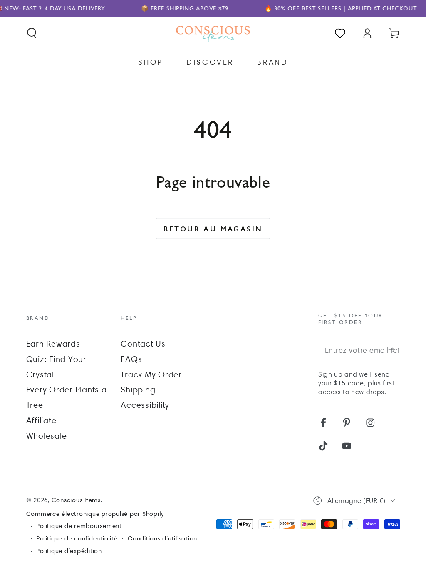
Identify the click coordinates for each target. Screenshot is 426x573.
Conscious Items (76, 500)
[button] (31, 33)
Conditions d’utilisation (162, 538)
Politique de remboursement (79, 526)
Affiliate (41, 420)
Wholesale (46, 436)
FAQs (131, 359)
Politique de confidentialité (76, 538)
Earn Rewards (53, 344)
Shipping (138, 390)
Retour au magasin (213, 229)
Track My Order (151, 374)
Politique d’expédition (69, 551)
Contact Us (143, 344)
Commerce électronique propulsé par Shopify (95, 514)
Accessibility (145, 405)
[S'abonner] (394, 350)
